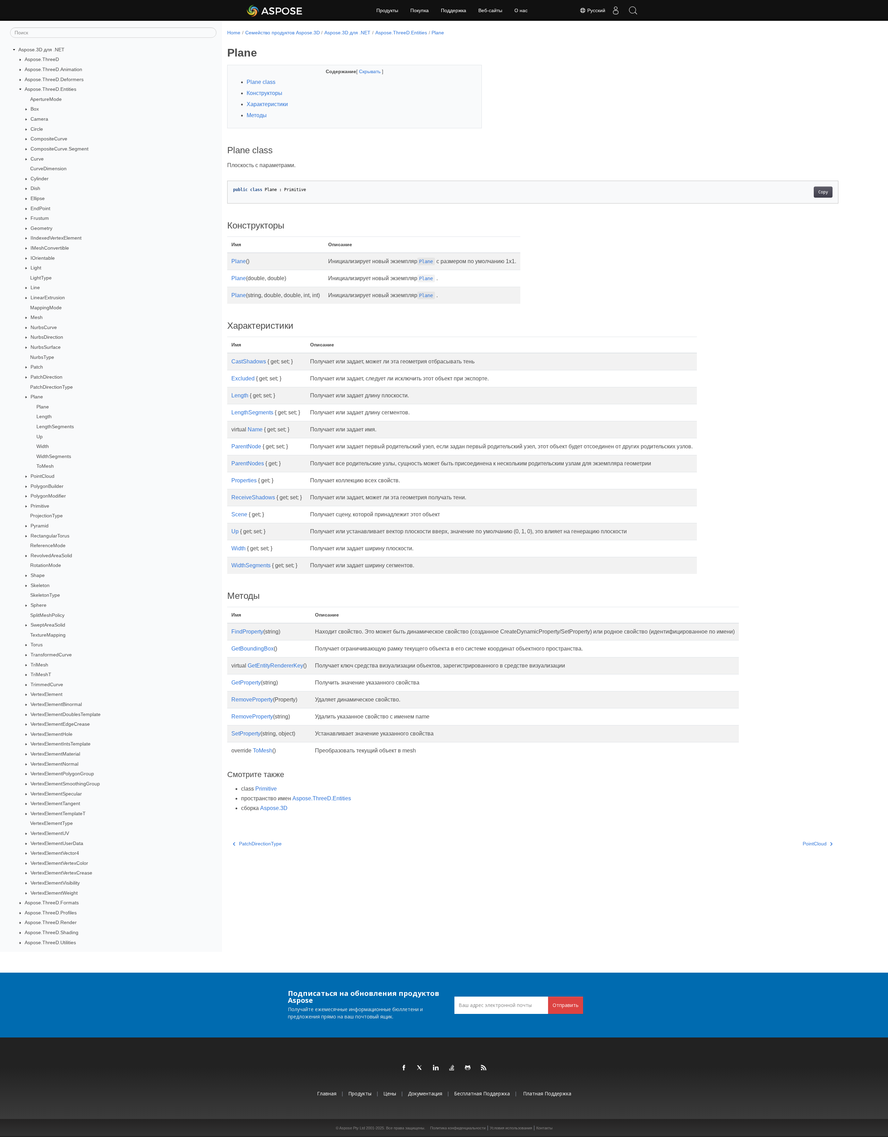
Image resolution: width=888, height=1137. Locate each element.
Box (35, 109)
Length (44, 417)
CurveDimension (48, 168)
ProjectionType (46, 516)
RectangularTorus (50, 536)
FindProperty (247, 632)
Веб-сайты (490, 10)
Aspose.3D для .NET (41, 49)
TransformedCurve (51, 654)
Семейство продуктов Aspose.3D (282, 32)
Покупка (419, 10)
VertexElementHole (51, 734)
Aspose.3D (274, 808)
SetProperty (246, 734)
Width (42, 446)
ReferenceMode (48, 545)
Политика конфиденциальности (458, 1128)
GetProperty (246, 683)
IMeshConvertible (50, 248)
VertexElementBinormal (56, 704)
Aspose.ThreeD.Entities (50, 89)
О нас (521, 10)
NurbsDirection (47, 337)
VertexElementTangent (55, 803)
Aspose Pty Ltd (352, 1128)
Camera (39, 119)
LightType (41, 278)
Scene (239, 514)
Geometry (41, 228)
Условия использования (511, 1128)
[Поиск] (633, 10)
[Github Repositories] (467, 1068)
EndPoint (40, 208)
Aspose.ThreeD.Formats (52, 902)
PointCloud (42, 476)
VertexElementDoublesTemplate (66, 714)
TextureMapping (48, 635)
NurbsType (42, 357)
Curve (37, 159)
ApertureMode (46, 99)
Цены (389, 1093)
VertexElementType (51, 823)
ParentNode (246, 446)
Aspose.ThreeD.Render (51, 922)
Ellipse (38, 198)
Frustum (40, 218)
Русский (595, 10)
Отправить (566, 1005)
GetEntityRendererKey (275, 666)
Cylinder (40, 178)
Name (255, 429)
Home (233, 32)
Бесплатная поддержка (482, 1093)
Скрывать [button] (370, 71)
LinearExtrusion (48, 297)
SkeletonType (45, 595)
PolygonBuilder (47, 486)
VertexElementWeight (54, 893)
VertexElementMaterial (55, 754)
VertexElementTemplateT (58, 813)
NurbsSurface (46, 347)
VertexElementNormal (54, 764)
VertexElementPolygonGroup (62, 773)
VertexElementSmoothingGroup (65, 783)
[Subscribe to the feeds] (483, 1068)
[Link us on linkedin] (436, 1068)
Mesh (37, 317)
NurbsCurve (44, 327)
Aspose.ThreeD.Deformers (54, 79)
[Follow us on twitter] (420, 1068)
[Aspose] (275, 10)
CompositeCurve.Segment (59, 149)
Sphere (38, 605)
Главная (326, 1093)
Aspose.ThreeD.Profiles (51, 912)
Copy (823, 192)
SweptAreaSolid (48, 625)
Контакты (544, 1128)
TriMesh (39, 664)
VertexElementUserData (57, 843)
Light (36, 267)
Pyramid (40, 525)
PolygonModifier (48, 496)
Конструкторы (264, 93)
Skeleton (40, 585)
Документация (425, 1093)
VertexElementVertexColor (59, 863)
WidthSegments (53, 456)
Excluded (243, 378)
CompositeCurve (49, 138)
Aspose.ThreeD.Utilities (50, 942)
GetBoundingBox (252, 649)
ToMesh (45, 466)
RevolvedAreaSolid (51, 555)
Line (35, 288)
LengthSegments (55, 426)
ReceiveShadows (253, 497)
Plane (37, 396)
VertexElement (46, 694)
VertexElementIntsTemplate (61, 744)
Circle (37, 129)
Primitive (40, 506)
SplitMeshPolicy (47, 615)
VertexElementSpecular (56, 793)
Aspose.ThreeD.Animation (53, 69)
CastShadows (248, 361)
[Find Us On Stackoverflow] (451, 1068)
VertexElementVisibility (55, 883)
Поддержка (453, 10)
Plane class (261, 82)
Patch (37, 367)
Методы (257, 115)
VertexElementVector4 (55, 853)
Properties (244, 480)
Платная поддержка (547, 1093)
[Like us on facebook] (404, 1068)
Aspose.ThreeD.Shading (51, 932)
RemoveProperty (252, 700)
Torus (37, 645)
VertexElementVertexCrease (61, 873)
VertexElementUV (50, 833)
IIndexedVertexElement (56, 238)
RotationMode (45, 565)
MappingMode (46, 307)
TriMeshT (41, 674)
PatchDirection (46, 377)
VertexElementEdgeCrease (60, 724)
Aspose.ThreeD (42, 59)
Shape (38, 575)
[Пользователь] (615, 10)
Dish (35, 188)
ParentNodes (247, 463)
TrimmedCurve (47, 684)
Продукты (387, 10)
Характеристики (267, 104)
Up (39, 436)
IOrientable (43, 258)
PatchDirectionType (51, 387)
